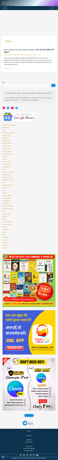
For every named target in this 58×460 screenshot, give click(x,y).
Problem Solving (7, 221)
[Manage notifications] (3, 457)
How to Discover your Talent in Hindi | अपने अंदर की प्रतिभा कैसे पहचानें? (29, 51)
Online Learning (7, 214)
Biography (5, 138)
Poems (4, 219)
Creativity (5, 156)
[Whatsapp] (37, 455)
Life (18, 54)
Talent (21, 54)
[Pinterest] (30, 455)
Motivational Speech (8, 208)
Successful (5, 237)
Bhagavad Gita (7, 135)
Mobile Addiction (7, 195)
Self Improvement (7, 224)
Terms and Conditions (29, 448)
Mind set (5, 193)
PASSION (5, 216)
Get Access (29, 415)
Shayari (5, 227)
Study (4, 235)
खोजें (3, 82)
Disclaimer (29, 446)
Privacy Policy (29, 442)
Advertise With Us (29, 450)
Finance (5, 159)
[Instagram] (24, 455)
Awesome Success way (10, 54)
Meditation (5, 187)
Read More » (7, 69)
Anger (4, 130)
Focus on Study (7, 161)
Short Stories (6, 229)
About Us (29, 435)
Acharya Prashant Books (9, 125)
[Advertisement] (29, 21)
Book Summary (7, 146)
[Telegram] (34, 455)
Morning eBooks (7, 2)
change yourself (7, 148)
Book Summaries (7, 143)
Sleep (4, 232)
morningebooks (7, 201)
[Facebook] (21, 455)
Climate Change (7, 151)
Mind (4, 190)
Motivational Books (8, 206)
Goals (4, 169)
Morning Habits (7, 198)
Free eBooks (6, 164)
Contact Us (29, 439)
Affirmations (6, 127)
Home (29, 431)
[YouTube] (27, 455)
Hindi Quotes (6, 174)
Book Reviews (6, 140)
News (4, 211)
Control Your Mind (7, 154)
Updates (5, 248)
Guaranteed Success (8, 172)
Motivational (6, 203)
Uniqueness (6, 245)
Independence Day (7, 177)
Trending (5, 242)
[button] (53, 8)
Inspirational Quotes (8, 180)
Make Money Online (8, 185)
